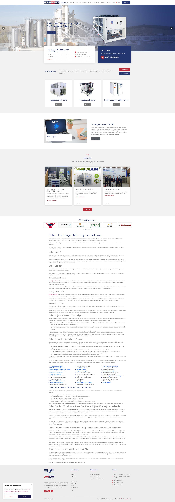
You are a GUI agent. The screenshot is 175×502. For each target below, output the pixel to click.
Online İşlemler (86, 2)
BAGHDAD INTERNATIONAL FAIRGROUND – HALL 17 (55, 190)
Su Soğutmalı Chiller (87, 99)
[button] (83, 229)
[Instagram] (52, 491)
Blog (108, 2)
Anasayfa (63, 2)
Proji (130, 499)
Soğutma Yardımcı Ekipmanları (116, 99)
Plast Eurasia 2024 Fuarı (112, 189)
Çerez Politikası (16, 493)
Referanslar (95, 2)
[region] (18, 491)
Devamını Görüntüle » (51, 200)
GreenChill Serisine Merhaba (85, 189)
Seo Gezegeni (124, 499)
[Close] (31, 484)
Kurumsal (70, 2)
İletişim (113, 2)
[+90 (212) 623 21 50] (102, 57)
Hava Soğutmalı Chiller (59, 99)
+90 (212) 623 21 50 (112, 57)
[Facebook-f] (45, 491)
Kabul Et (24, 496)
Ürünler (77, 2)
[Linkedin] (48, 491)
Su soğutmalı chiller (53, 294)
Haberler (103, 2)
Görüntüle (51, 33)
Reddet (11, 496)
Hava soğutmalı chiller (54, 281)
